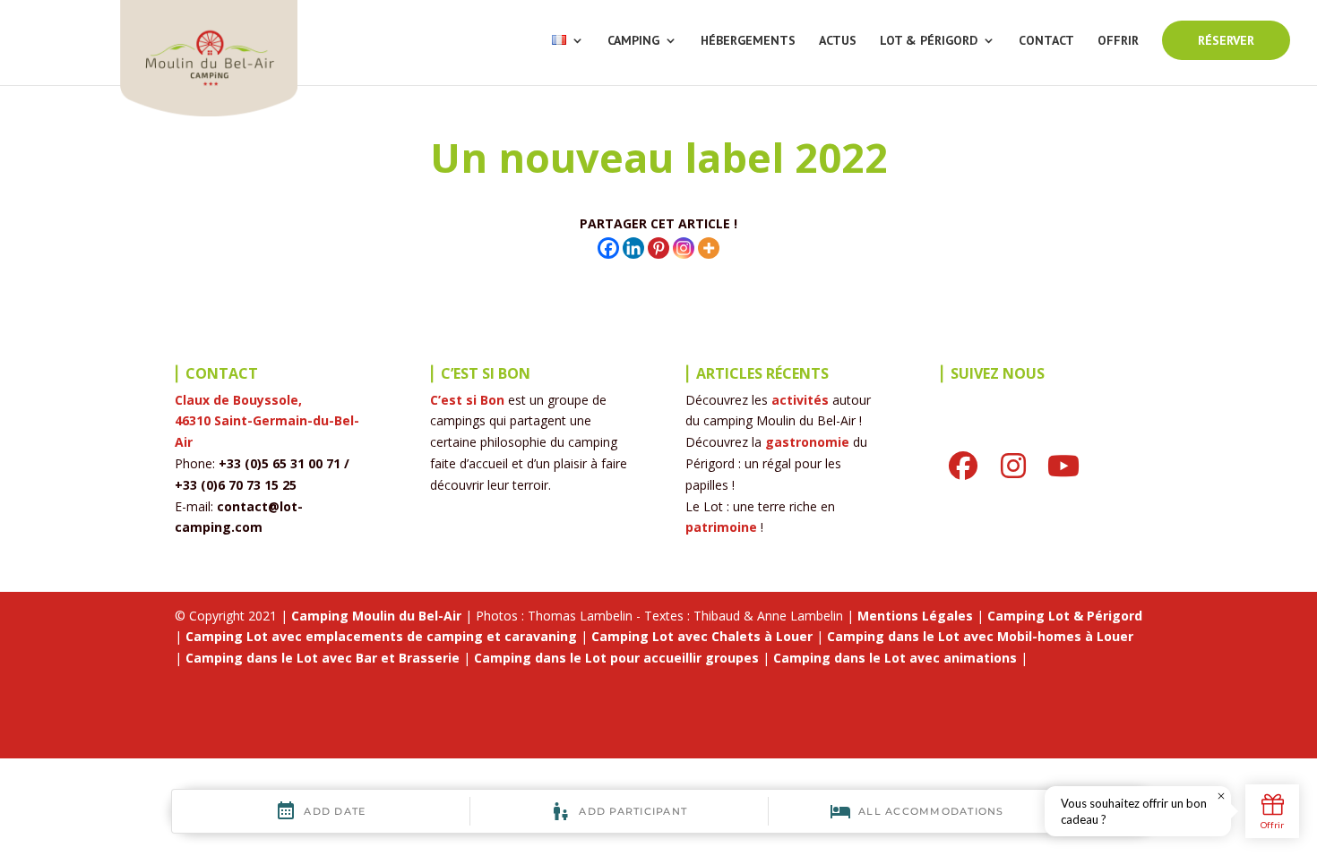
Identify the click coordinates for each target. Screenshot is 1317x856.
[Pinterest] (658, 248)
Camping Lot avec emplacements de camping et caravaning (381, 636)
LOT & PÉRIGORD (928, 41)
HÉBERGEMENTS (748, 41)
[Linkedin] (633, 248)
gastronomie (807, 441)
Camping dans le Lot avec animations (895, 657)
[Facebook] (608, 248)
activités (800, 399)
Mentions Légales (915, 615)
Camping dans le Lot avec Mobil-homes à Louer (980, 636)
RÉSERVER (1226, 40)
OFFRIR (1118, 41)
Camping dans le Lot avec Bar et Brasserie (322, 657)
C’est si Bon (467, 399)
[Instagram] (683, 248)
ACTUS (837, 41)
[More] (708, 248)
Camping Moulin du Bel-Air (376, 615)
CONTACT (1046, 41)
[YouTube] (1063, 465)
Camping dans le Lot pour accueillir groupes (616, 657)
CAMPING (633, 41)
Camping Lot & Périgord (1064, 615)
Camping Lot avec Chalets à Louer (702, 636)
